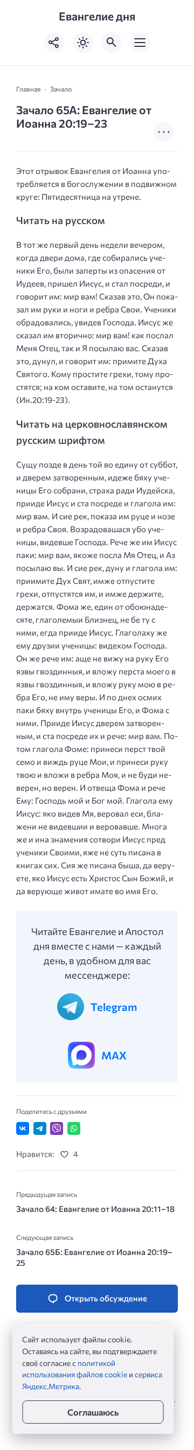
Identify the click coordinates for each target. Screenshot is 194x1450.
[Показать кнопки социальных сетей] (54, 42)
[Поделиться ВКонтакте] (22, 1128)
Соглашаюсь (93, 1412)
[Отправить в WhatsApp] (73, 1128)
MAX (114, 1055)
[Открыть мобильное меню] (140, 42)
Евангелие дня (97, 16)
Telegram (114, 1006)
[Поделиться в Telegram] (39, 1128)
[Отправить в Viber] (56, 1128)
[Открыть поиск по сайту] (111, 42)
